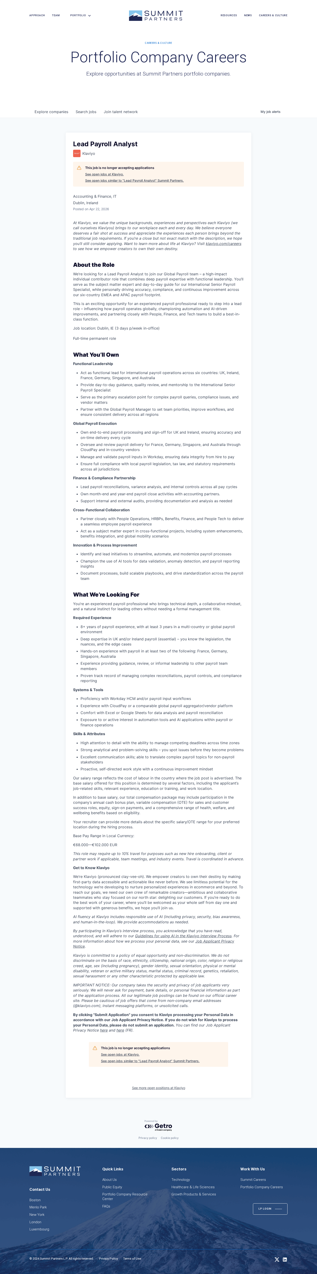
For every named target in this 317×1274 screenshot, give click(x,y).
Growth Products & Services (193, 1194)
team (56, 15)
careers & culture (273, 15)
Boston (35, 1200)
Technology (180, 1180)
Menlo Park (38, 1207)
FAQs (106, 1206)
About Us (109, 1180)
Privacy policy (148, 1138)
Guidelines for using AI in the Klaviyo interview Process (183, 936)
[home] (156, 15)
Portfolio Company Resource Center (125, 1196)
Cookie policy (170, 1138)
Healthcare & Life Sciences (193, 1187)
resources (229, 15)
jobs (86, 111)
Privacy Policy (108, 1258)
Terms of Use (132, 1258)
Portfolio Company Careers (261, 1187)
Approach (37, 15)
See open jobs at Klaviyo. (104, 174)
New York (36, 1215)
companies (51, 111)
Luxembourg (39, 1229)
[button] (79, 16)
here (104, 1030)
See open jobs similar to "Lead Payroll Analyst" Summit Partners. (134, 180)
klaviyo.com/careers (223, 243)
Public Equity (112, 1187)
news (248, 15)
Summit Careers (253, 1180)
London (35, 1222)
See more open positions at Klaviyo (158, 1088)
